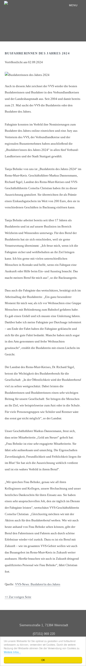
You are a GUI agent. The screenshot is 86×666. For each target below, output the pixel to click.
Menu (73, 5)
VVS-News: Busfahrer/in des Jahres (37, 584)
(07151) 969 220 (44, 634)
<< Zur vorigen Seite (18, 597)
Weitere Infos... (12, 652)
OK (43, 660)
